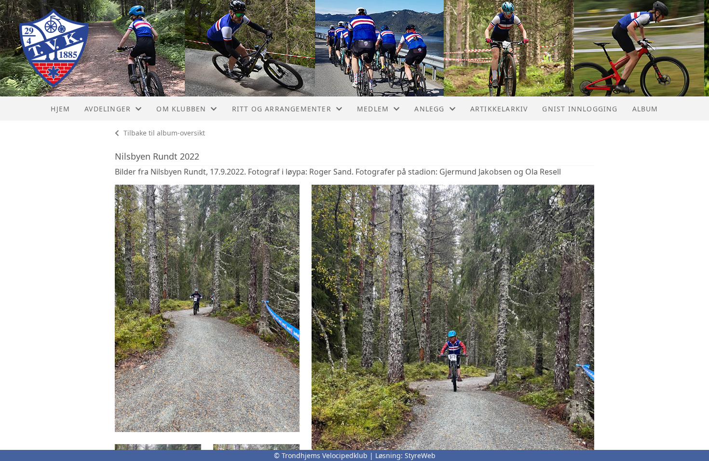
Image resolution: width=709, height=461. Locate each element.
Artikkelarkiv (499, 108)
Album (645, 108)
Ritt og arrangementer (281, 108)
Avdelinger (107, 108)
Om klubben (181, 108)
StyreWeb (420, 455)
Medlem (373, 108)
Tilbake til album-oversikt (163, 132)
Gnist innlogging (579, 108)
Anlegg (429, 108)
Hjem (60, 108)
